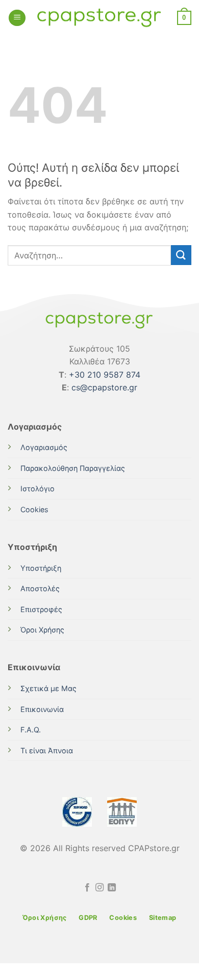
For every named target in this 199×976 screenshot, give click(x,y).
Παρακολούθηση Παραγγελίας (72, 468)
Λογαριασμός (43, 447)
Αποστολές (40, 588)
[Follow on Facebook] (87, 887)
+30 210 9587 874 (104, 375)
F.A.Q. (30, 729)
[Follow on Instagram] (99, 887)
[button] (17, 18)
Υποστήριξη (40, 568)
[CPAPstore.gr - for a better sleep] (99, 18)
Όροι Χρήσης (42, 629)
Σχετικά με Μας (48, 688)
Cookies (34, 509)
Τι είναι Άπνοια (46, 750)
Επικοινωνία (42, 709)
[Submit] (181, 255)
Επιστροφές (41, 609)
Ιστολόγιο (37, 488)
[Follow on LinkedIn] (112, 887)
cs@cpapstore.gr (104, 387)
